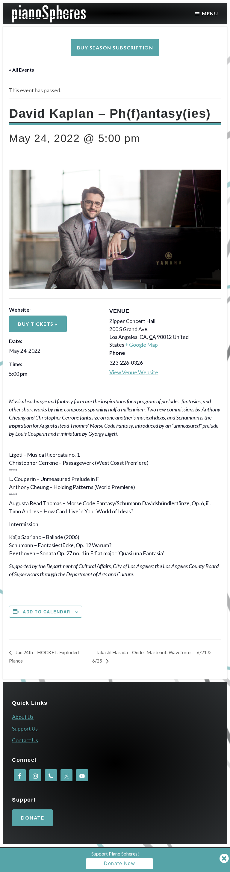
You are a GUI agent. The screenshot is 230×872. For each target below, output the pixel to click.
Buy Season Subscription (115, 47)
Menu (210, 13)
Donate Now (119, 863)
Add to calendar (46, 612)
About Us (23, 716)
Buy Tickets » (38, 324)
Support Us (25, 728)
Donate (32, 817)
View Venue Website (133, 372)
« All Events (21, 70)
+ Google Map (141, 345)
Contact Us (25, 740)
